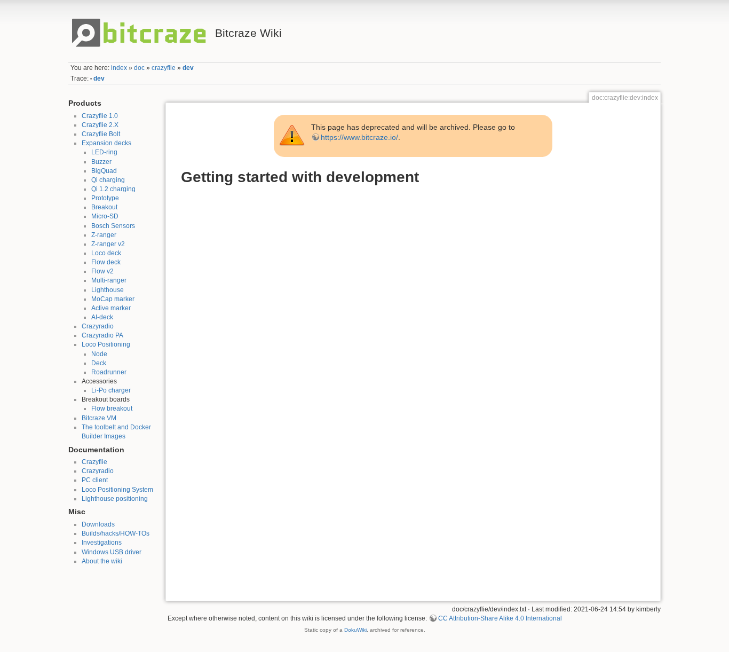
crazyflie (164, 68)
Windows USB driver (111, 552)
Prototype (105, 198)
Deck (98, 363)
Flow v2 (102, 271)
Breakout (104, 207)
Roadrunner (108, 372)
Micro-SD (104, 216)
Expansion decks (106, 143)
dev (188, 68)
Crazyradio (98, 326)
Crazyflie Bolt (101, 134)
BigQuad (104, 171)
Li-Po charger (111, 390)
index (119, 68)
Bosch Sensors (113, 226)
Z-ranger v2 (108, 244)
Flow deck (106, 262)
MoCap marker (112, 299)
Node (99, 354)
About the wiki (102, 561)
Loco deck (106, 253)
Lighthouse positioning (115, 498)
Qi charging (108, 180)
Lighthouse (107, 290)
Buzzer (101, 162)
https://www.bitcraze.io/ (359, 137)
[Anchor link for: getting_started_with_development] (426, 175)
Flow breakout (111, 408)
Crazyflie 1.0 (100, 116)
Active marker (111, 308)
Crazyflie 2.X (100, 125)
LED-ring (104, 152)
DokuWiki (355, 630)
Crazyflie (94, 462)
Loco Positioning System (117, 489)
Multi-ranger (108, 280)
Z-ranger (103, 235)
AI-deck (102, 317)
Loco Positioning (106, 344)
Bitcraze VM (99, 418)
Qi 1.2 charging (113, 189)
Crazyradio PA (102, 335)
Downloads (98, 524)
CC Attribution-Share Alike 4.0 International (500, 618)
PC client (95, 480)
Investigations (102, 542)
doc (139, 68)
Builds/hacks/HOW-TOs (115, 533)
